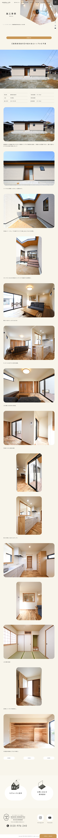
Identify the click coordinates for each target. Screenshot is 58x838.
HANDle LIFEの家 (24, 2)
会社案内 (48, 2)
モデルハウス (32, 2)
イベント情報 (43, 2)
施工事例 (37, 2)
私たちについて (17, 2)
